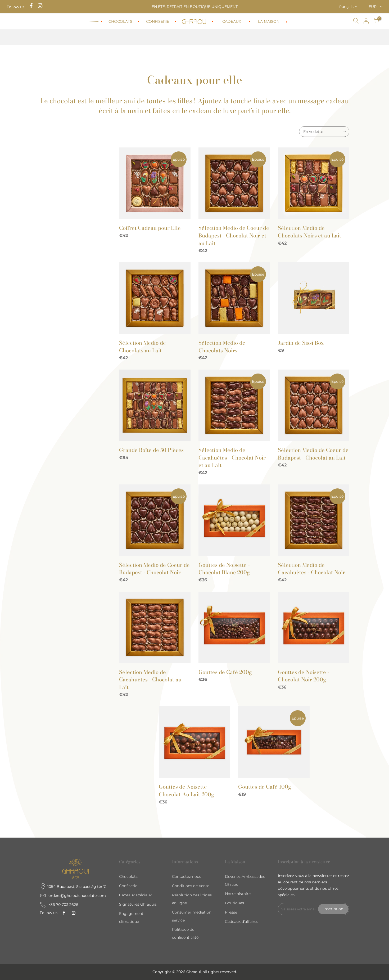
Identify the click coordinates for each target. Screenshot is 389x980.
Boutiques (234, 903)
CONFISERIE (157, 21)
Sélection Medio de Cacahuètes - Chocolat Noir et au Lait (232, 457)
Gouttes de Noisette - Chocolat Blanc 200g (224, 569)
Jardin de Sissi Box (301, 343)
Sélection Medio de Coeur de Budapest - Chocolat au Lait (313, 454)
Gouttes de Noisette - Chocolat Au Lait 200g (186, 790)
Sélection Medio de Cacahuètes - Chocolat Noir (311, 569)
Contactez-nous (186, 876)
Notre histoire (238, 893)
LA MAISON (268, 21)
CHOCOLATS (120, 21)
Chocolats (128, 876)
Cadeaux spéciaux (135, 895)
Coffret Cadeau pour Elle (150, 228)
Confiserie (128, 885)
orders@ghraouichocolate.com (77, 895)
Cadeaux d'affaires (241, 921)
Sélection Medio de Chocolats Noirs (221, 346)
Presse (231, 912)
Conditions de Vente (190, 885)
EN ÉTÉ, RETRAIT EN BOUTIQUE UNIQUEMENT (195, 6)
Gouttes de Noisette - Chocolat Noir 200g (303, 676)
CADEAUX (231, 21)
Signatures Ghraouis (138, 904)
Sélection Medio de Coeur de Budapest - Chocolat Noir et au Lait (233, 235)
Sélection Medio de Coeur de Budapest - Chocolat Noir (154, 569)
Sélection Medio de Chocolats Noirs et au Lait (309, 232)
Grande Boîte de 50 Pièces (151, 450)
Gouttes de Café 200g (225, 672)
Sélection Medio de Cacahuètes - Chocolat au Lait (150, 679)
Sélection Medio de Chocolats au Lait (142, 346)
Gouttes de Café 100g (264, 787)
